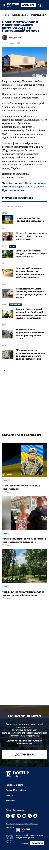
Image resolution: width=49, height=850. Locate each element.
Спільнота (28, 5)
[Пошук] (38, 5)
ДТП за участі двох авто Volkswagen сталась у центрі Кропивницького (24, 187)
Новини (5, 14)
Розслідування (38, 14)
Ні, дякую (24, 843)
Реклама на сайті (14, 784)
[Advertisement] (24, 403)
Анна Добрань (14, 37)
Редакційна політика (16, 790)
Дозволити (37, 843)
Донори (9, 795)
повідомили (16, 94)
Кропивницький (20, 14)
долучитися (24, 754)
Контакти (10, 800)
